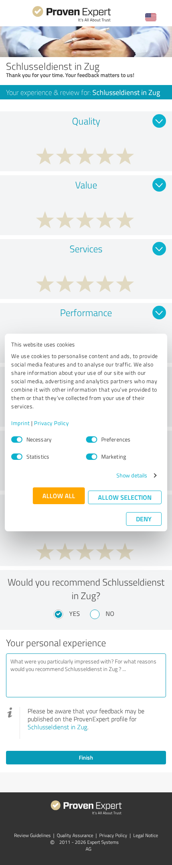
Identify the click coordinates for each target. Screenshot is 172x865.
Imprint (20, 423)
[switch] (91, 439)
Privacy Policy (51, 423)
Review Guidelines (32, 835)
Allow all (58, 495)
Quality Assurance (75, 835)
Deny (144, 518)
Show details (131, 475)
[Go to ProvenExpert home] (71, 20)
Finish (86, 757)
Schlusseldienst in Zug (57, 726)
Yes (74, 613)
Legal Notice (145, 835)
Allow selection (125, 497)
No (110, 613)
